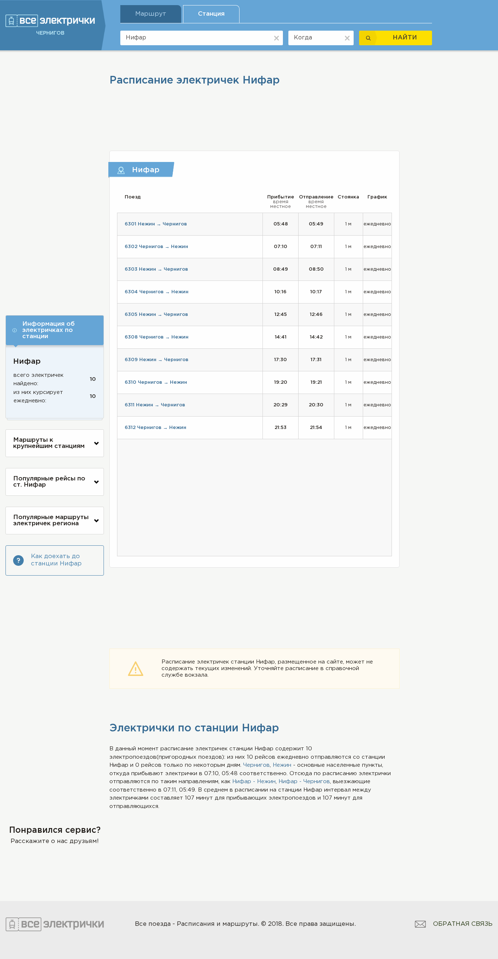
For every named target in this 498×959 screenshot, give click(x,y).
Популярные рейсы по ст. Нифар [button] (49, 482)
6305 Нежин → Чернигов (156, 315)
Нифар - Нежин (254, 781)
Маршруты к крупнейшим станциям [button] (49, 443)
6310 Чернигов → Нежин (156, 382)
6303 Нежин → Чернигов (156, 269)
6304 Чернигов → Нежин (156, 292)
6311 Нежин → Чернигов (155, 405)
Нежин (282, 765)
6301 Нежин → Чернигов (156, 224)
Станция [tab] (211, 14)
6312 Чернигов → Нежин (155, 428)
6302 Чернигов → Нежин (156, 247)
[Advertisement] (54, 181)
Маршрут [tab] (150, 14)
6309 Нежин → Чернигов (156, 360)
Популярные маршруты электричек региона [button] (51, 520)
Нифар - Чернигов (304, 781)
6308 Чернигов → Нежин (156, 337)
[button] (55, 330)
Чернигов (256, 765)
